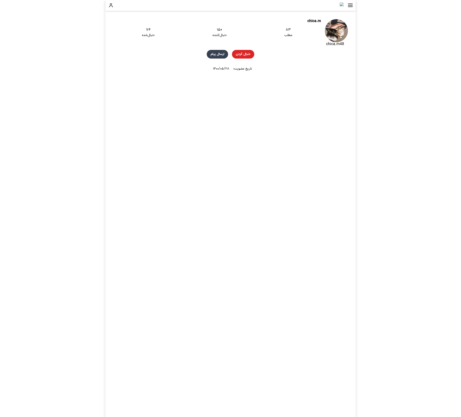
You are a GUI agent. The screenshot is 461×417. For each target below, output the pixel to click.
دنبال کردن (243, 54)
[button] (350, 5)
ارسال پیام (217, 54)
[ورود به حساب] (111, 5)
